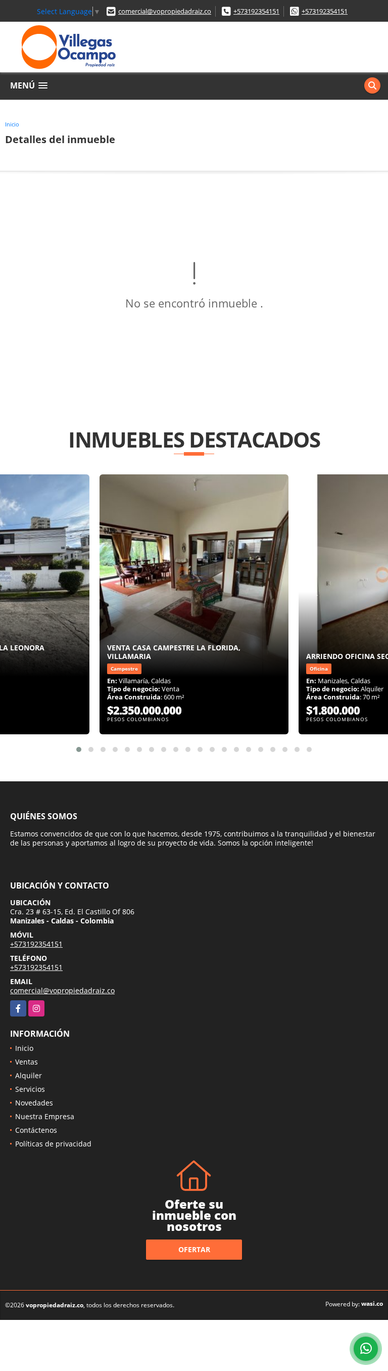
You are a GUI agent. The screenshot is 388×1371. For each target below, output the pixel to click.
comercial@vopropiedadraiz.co (164, 11)
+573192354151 (256, 11)
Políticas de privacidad (53, 1143)
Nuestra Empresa (44, 1116)
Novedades (34, 1103)
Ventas (26, 1062)
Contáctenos (36, 1130)
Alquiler (28, 1075)
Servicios (30, 1089)
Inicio (12, 124)
